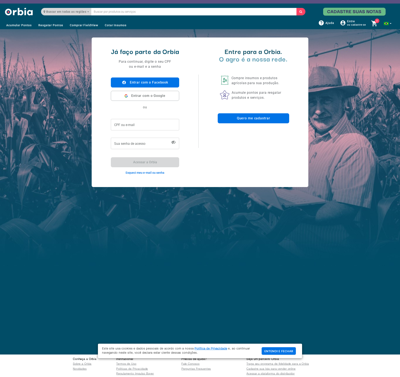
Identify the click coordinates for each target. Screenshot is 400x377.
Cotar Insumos (115, 25)
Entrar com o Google (148, 96)
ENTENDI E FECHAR (278, 351)
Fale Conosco (190, 364)
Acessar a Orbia (145, 162)
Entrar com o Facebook (149, 82)
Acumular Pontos (19, 25)
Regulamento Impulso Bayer (135, 374)
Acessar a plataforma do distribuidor (270, 374)
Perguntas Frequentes (196, 369)
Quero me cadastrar (253, 118)
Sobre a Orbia (82, 364)
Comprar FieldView (84, 25)
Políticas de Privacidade (132, 369)
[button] (387, 23)
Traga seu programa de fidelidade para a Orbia (277, 364)
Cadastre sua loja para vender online (271, 369)
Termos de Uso (126, 364)
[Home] (19, 11)
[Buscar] (300, 11)
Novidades (80, 369)
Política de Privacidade (211, 348)
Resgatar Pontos (50, 25)
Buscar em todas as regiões (66, 11)
